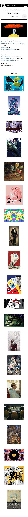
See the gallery (6, 65)
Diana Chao (10, 40)
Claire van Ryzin (20, 43)
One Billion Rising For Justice (8, 60)
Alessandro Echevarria (10, 42)
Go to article (5, 64)
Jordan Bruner (11, 49)
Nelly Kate (11, 53)
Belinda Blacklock (5, 56)
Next (17, 16)
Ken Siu (14, 43)
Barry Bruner (4, 40)
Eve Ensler (4, 47)
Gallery (13, 5)
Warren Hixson (5, 53)
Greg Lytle (9, 43)
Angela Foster (4, 55)
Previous (12, 16)
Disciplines (9, 5)
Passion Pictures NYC (6, 58)
